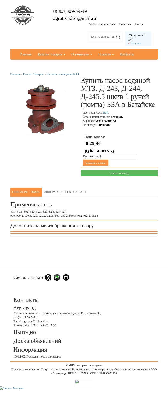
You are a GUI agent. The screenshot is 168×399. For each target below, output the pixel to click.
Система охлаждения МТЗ (63, 74)
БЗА (106, 112)
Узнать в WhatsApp (119, 173)
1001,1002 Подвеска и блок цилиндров (37, 356)
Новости (138, 24)
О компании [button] (80, 54)
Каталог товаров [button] (50, 54)
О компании (125, 24)
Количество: (91, 156)
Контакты (127, 54)
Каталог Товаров (33, 74)
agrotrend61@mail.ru (74, 18)
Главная (92, 24)
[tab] (26, 192)
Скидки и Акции (107, 24)
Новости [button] (105, 54)
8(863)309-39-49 (70, 11)
